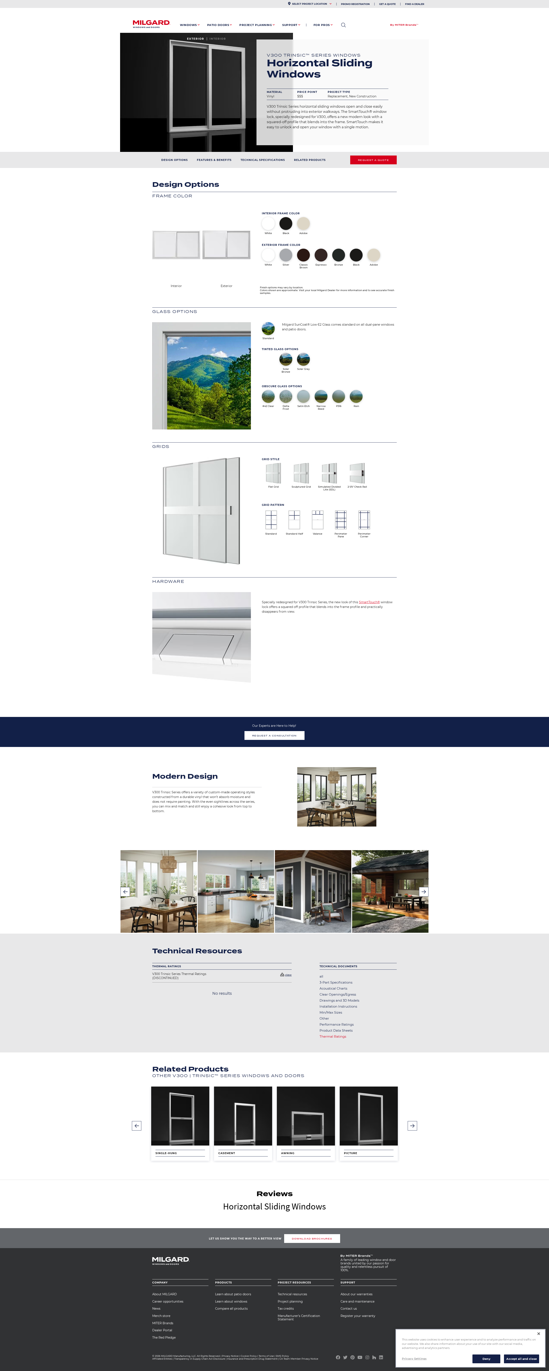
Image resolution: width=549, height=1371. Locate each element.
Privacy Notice (230, 1355)
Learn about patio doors (233, 1294)
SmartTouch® (369, 602)
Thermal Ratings (333, 1036)
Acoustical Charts (333, 988)
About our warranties (357, 1294)
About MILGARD (164, 1294)
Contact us (349, 1308)
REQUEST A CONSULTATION (274, 735)
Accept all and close (521, 1358)
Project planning (290, 1301)
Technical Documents (338, 966)
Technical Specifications (263, 160)
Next (423, 891)
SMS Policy (282, 1355)
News (156, 1308)
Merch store (161, 1316)
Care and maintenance (357, 1301)
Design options (174, 160)
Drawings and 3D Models (339, 1000)
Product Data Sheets (336, 1030)
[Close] (538, 1333)
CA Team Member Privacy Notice (299, 1358)
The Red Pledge (164, 1337)
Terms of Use (266, 1355)
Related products (310, 160)
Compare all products (231, 1308)
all (321, 976)
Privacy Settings (414, 1358)
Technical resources (292, 1294)
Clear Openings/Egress (338, 994)
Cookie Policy (249, 1355)
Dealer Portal (162, 1330)
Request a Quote (373, 160)
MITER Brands (162, 1323)
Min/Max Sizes (331, 1012)
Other (324, 1018)
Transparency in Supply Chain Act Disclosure (199, 1358)
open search (343, 25)
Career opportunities (167, 1301)
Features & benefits (214, 160)
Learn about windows (231, 1301)
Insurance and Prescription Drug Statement (252, 1358)
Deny (486, 1358)
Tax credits (286, 1308)
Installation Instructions (338, 1006)
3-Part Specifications (336, 982)
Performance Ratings (337, 1024)
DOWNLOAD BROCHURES (312, 1238)
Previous (125, 891)
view (288, 974)
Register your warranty (358, 1316)
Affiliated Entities (162, 1358)
